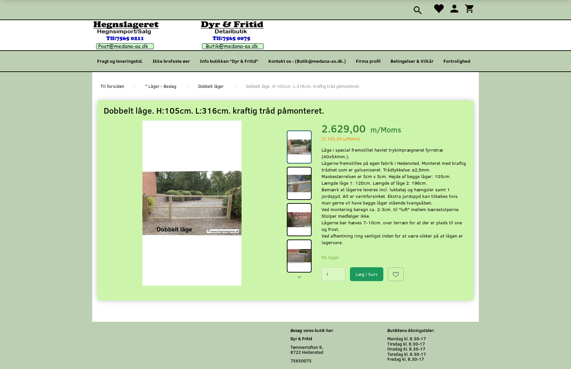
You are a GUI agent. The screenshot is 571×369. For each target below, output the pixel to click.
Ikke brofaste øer (171, 61)
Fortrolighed (456, 61)
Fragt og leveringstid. (120, 61)
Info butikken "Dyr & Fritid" (229, 61)
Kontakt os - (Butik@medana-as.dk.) (307, 61)
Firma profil (368, 61)
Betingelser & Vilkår (412, 61)
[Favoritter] (438, 8)
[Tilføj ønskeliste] (396, 274)
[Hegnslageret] (178, 34)
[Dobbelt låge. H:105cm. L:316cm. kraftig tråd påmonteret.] (192, 203)
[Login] (454, 8)
